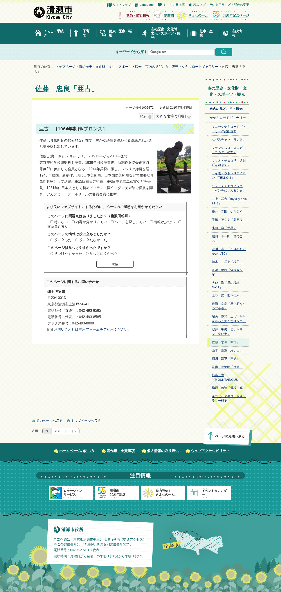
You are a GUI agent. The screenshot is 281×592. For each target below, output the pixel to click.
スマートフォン (65, 431)
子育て (86, 33)
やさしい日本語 (174, 4)
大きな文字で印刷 (171, 116)
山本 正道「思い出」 (227, 350)
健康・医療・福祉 (120, 33)
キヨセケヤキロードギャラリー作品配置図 (229, 129)
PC (47, 431)
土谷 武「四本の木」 (227, 295)
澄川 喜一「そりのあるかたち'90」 (229, 251)
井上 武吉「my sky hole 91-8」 (229, 201)
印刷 (143, 116)
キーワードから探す (131, 52)
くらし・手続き (53, 33)
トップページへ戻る (86, 421)
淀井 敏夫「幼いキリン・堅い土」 (227, 332)
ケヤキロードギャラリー (200, 66)
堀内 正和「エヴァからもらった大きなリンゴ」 (229, 319)
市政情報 (237, 33)
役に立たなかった (93, 240)
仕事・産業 (206, 33)
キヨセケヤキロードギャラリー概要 (229, 399)
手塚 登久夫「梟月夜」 (229, 220)
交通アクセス (133, 539)
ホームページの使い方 (76, 451)
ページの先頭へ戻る (230, 436)
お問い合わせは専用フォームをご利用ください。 (92, 329)
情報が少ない (164, 222)
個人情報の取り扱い (163, 451)
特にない (61, 222)
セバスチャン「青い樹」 (229, 139)
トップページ (65, 66)
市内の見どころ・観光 (161, 66)
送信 (115, 264)
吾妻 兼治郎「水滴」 (227, 367)
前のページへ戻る (49, 421)
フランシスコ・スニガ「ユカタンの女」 (227, 150)
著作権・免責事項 (121, 451)
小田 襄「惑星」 (224, 228)
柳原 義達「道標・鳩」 (229, 388)
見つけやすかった (68, 253)
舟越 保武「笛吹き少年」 (227, 272)
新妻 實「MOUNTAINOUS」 (226, 377)
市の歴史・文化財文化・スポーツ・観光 (165, 33)
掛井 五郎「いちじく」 (229, 211)
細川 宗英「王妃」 (226, 358)
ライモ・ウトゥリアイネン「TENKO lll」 (229, 176)
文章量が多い (57, 226)
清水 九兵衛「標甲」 (227, 262)
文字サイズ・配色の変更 (232, 4)
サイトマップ (122, 4)
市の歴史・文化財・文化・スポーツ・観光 (110, 66)
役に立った (63, 240)
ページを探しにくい (130, 222)
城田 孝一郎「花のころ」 (227, 239)
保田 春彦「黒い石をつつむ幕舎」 (229, 306)
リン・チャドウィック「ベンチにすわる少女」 (229, 188)
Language (147, 4)
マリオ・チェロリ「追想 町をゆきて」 (230, 163)
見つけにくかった (104, 253)
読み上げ (199, 4)
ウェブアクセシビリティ (210, 451)
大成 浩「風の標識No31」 (226, 285)
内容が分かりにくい (91, 222)
